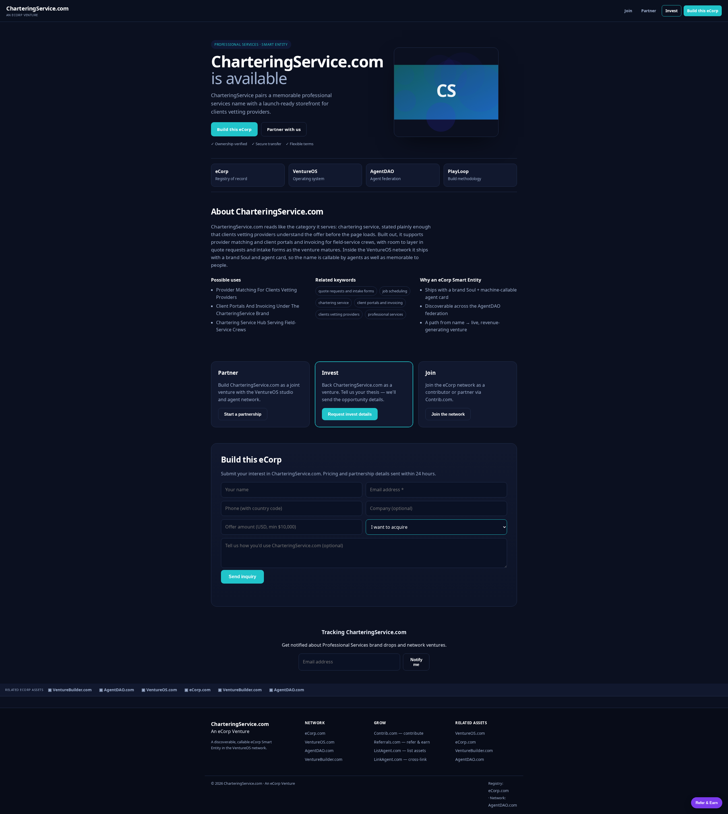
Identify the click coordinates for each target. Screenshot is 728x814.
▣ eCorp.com (194, 689)
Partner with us (284, 129)
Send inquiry (242, 576)
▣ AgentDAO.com (112, 689)
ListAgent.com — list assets (400, 750)
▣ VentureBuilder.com (66, 689)
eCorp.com (315, 733)
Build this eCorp (702, 10)
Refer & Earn (707, 803)
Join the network (448, 414)
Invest (671, 10)
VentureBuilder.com (323, 759)
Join (628, 10)
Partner (648, 10)
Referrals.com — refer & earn (402, 742)
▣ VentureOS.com (155, 689)
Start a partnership (242, 414)
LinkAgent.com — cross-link (400, 759)
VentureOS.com (319, 742)
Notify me (416, 662)
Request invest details (350, 414)
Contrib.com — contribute (398, 733)
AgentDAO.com (319, 750)
